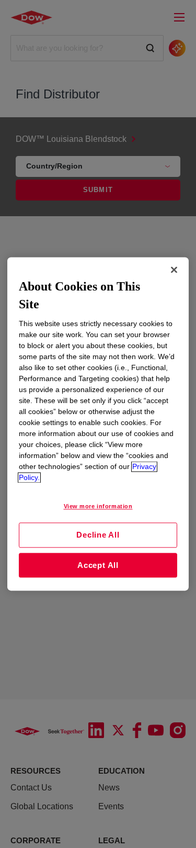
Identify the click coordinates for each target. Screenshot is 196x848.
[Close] (174, 269)
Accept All (98, 565)
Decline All (97, 534)
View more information (98, 507)
